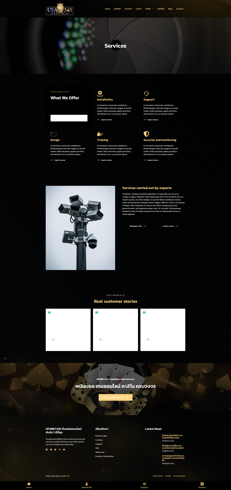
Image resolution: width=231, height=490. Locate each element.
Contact (179, 8)
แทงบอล (128, 8)
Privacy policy (179, 475)
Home (107, 8)
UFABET (117, 8)
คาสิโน (148, 8)
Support (98, 443)
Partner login (101, 435)
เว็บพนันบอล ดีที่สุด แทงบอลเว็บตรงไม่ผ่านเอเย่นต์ (172, 446)
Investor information (104, 456)
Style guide (158, 475)
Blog (170, 8)
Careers (98, 439)
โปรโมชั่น (160, 8)
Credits (168, 475)
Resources (99, 452)
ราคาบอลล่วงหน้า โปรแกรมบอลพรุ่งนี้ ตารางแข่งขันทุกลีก (173, 458)
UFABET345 (64, 476)
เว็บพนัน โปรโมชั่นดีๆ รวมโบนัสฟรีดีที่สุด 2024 (172, 436)
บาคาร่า (139, 8)
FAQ (97, 448)
